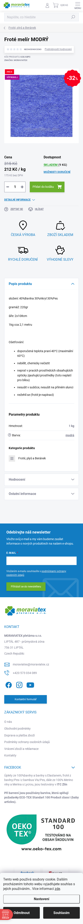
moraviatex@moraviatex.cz (31, 664)
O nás (8, 721)
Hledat (73, 17)
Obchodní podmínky (17, 728)
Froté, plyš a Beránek (32, 458)
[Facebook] (8, 684)
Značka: (15, 60)
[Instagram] (18, 684)
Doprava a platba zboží (19, 735)
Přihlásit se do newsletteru (26, 586)
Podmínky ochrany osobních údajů (27, 742)
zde (57, 889)
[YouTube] (30, 684)
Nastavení (41, 899)
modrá (70, 435)
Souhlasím (61, 913)
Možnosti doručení (57, 172)
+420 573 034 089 (25, 673)
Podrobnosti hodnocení (58, 49)
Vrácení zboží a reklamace (21, 748)
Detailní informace (17, 199)
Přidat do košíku (43, 186)
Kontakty (10, 755)
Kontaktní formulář (26, 699)
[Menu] (77, 5)
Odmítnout (22, 913)
